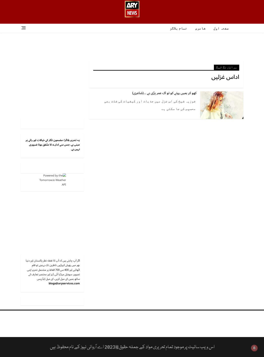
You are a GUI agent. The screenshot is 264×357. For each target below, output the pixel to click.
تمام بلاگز (178, 28)
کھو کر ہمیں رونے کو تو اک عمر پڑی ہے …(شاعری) (164, 93)
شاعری (200, 28)
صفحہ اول (221, 28)
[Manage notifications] (254, 348)
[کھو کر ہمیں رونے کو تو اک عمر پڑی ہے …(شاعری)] (221, 105)
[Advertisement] (132, 46)
